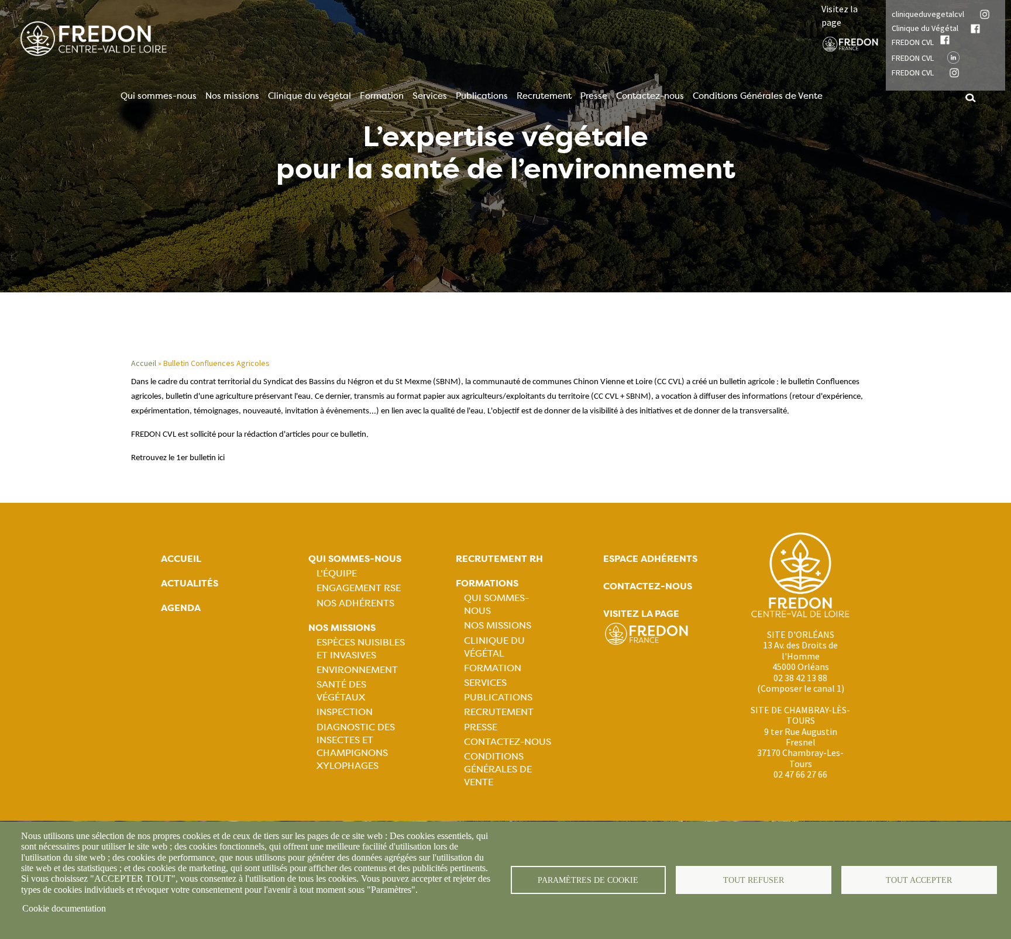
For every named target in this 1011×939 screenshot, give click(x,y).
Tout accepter (919, 880)
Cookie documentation (64, 908)
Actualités (189, 583)
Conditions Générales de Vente (758, 96)
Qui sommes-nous (159, 96)
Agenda (181, 608)
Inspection (345, 712)
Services (429, 96)
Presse (593, 96)
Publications (482, 96)
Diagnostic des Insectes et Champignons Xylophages (356, 746)
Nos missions (232, 96)
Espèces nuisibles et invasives (361, 648)
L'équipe (337, 573)
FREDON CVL (913, 42)
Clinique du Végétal (925, 28)
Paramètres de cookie (588, 880)
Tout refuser (753, 880)
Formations (487, 583)
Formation (382, 96)
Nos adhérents (355, 603)
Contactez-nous (650, 96)
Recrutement (544, 96)
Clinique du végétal (309, 96)
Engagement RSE (359, 588)
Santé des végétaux (341, 690)
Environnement (357, 670)
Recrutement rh (499, 559)
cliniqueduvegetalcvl (928, 14)
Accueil (143, 363)
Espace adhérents (650, 559)
